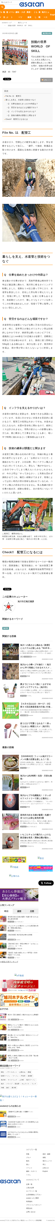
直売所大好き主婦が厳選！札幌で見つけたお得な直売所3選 (23, 918)
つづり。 (30, 695)
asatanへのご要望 (32, 1198)
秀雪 (28, 676)
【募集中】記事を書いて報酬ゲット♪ (20, 1112)
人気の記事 (30, 1188)
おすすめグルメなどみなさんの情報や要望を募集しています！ (23, 1133)
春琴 (28, 787)
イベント (12, 14)
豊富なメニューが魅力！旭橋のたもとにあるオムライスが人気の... (23, 1026)
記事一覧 (29, 1184)
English (45, 1171)
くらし (35, 14)
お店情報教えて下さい (34, 1195)
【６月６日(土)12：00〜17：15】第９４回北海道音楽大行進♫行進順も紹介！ (36, 707)
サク (28, 768)
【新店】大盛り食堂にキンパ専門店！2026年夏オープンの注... (22, 954)
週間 (19, 911)
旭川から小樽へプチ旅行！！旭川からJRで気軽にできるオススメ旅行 (36, 667)
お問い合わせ (30, 1212)
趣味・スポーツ (20, 14)
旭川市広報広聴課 (26, 601)
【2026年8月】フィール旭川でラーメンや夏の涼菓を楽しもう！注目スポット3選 (36, 759)
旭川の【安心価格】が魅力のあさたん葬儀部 (23, 1015)
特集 (27, 1154)
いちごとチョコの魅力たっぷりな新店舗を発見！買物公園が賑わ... (23, 927)
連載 (39, 14)
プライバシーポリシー (34, 1205)
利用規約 (29, 1201)
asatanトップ (7, 23)
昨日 (6, 911)
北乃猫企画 (19, 948)
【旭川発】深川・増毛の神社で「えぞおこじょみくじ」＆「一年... (23, 945)
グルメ (28, 1157)
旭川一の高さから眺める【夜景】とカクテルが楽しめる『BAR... (23, 1046)
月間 (32, 911)
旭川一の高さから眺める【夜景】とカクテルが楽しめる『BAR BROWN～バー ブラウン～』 (36, 648)
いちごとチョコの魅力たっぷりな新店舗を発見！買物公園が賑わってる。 (35, 837)
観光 (4, 14)
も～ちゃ (17, 957)
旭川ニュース (45, 14)
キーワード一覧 (31, 1191)
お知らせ (46, 1168)
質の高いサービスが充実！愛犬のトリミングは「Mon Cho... (23, 1036)
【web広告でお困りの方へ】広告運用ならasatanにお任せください (23, 1123)
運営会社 (29, 1208)
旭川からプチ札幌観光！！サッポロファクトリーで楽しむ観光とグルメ (35, 798)
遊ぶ (7, 14)
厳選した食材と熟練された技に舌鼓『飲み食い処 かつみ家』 (23, 1057)
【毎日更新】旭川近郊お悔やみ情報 (20, 935)
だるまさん (30, 846)
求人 (44, 1164)
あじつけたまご (32, 826)
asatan (34, 656)
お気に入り (47, 80)
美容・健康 (29, 14)
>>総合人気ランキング (9, 962)
